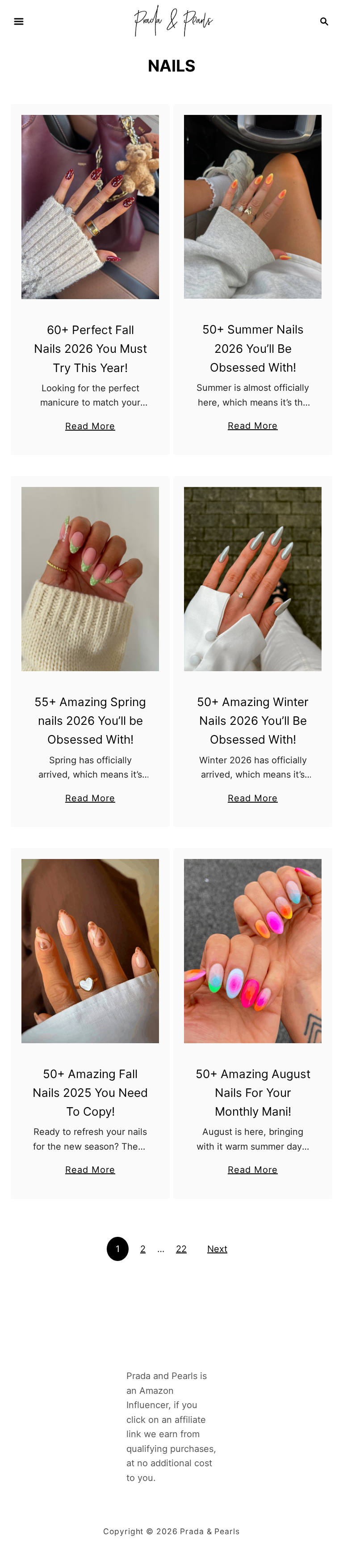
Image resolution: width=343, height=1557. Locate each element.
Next (217, 1249)
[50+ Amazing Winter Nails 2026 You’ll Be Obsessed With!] (253, 579)
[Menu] (19, 21)
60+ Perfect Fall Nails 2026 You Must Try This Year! (90, 349)
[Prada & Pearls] (171, 20)
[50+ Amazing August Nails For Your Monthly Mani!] (253, 951)
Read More (90, 427)
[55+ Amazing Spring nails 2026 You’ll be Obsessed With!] (90, 579)
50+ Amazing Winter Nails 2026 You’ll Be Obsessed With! (253, 721)
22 (181, 1249)
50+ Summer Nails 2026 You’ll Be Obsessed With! (253, 348)
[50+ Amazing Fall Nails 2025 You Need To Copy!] (90, 951)
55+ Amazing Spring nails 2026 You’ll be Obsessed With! (90, 721)
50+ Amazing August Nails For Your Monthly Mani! (253, 1093)
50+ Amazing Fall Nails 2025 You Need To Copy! (90, 1093)
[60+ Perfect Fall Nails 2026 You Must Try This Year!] (90, 207)
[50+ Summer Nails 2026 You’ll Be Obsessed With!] (253, 207)
